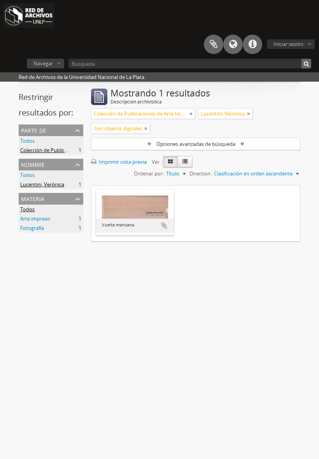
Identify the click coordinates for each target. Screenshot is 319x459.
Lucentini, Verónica (42, 184)
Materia (32, 198)
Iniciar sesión (288, 43)
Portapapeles (213, 44)
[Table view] (185, 162)
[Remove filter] (191, 113)
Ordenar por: (149, 173)
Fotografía (32, 227)
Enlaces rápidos (252, 44)
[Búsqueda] (306, 63)
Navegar (43, 63)
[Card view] (170, 162)
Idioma (233, 44)
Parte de (33, 129)
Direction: (200, 173)
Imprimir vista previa (122, 161)
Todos (27, 140)
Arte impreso (35, 218)
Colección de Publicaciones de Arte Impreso (70, 150)
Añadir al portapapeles (164, 225)
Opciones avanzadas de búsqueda (196, 143)
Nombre (33, 164)
